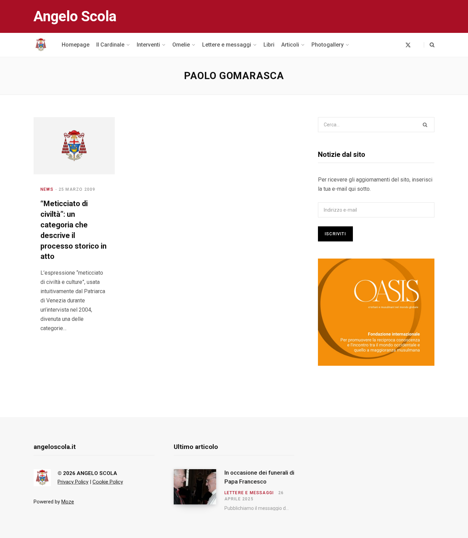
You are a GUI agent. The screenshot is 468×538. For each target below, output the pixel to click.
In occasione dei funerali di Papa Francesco (259, 477)
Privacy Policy (73, 482)
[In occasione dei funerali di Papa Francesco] (199, 490)
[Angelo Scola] (41, 45)
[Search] (429, 45)
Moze (67, 502)
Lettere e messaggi (249, 492)
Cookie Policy (108, 482)
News (46, 189)
